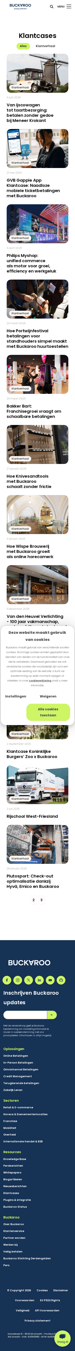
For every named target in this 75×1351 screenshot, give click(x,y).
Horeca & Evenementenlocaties (25, 1114)
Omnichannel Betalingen (20, 1069)
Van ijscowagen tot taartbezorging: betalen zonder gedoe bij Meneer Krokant (30, 112)
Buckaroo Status (15, 1207)
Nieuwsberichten (15, 1186)
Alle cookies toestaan (48, 712)
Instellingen (15, 696)
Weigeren (48, 696)
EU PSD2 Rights (50, 1300)
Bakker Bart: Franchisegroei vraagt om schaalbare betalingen (34, 411)
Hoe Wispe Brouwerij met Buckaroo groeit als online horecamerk (30, 551)
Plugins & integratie (17, 1200)
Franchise (10, 1121)
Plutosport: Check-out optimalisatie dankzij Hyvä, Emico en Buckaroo (33, 881)
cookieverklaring (40, 680)
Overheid (9, 1134)
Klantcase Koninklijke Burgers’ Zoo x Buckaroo (32, 754)
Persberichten (13, 1165)
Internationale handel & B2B (23, 1141)
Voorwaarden (24, 1300)
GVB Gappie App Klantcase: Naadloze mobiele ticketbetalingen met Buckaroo (33, 188)
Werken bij (10, 1244)
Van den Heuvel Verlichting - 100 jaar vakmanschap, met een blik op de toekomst (37, 621)
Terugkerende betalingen (21, 1083)
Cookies (42, 1290)
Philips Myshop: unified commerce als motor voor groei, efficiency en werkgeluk (31, 263)
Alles (23, 46)
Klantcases (11, 1193)
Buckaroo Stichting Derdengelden (27, 1258)
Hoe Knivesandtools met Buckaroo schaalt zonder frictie (29, 481)
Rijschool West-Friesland (32, 816)
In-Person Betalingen (18, 1062)
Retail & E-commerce (18, 1107)
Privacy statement (37, 1320)
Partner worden (14, 1238)
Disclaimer (60, 1290)
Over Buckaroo (13, 1224)
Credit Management (17, 1076)
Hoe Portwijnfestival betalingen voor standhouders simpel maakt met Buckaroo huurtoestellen (37, 338)
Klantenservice (13, 1231)
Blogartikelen (12, 1179)
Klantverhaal (45, 46)
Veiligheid (22, 1310)
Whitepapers (12, 1172)
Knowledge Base (14, 1159)
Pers (6, 1265)
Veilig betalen (12, 1251)
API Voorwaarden (47, 1310)
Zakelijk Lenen (12, 1090)
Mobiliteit (9, 1128)
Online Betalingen (15, 1056)
